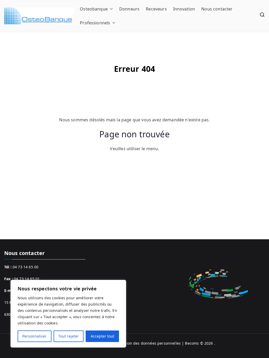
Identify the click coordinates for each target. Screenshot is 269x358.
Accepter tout (102, 336)
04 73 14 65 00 (25, 266)
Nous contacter (216, 9)
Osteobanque (94, 9)
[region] (68, 314)
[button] (110, 9)
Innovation (184, 9)
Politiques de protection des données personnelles (135, 343)
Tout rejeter (68, 336)
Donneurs (129, 9)
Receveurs (156, 9)
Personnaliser (34, 336)
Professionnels (95, 23)
